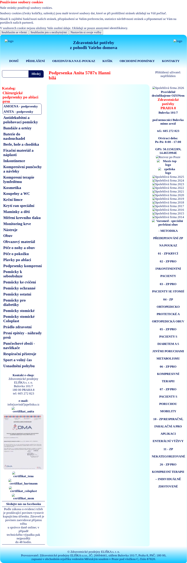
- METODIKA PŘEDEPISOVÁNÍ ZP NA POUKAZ (168, 238)
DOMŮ (14, 61)
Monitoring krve (17, 224)
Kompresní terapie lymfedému (18, 179)
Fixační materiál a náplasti (18, 152)
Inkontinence (14, 161)
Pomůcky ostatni (17, 294)
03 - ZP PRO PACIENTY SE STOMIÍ (168, 287)
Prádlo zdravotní (17, 327)
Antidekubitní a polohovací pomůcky (20, 119)
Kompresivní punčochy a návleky (22, 169)
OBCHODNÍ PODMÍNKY (137, 61)
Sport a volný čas (17, 360)
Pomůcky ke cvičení (19, 282)
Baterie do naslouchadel (14, 136)
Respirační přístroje (19, 354)
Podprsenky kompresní (22, 266)
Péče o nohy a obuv (19, 248)
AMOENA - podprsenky (20, 106)
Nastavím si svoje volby (86, 32)
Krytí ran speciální (18, 205)
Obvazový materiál (19, 242)
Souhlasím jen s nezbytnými (48, 32)
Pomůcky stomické (19, 310)
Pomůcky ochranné (19, 288)
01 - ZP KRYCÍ (168, 253)
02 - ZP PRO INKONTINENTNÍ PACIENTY (168, 269)
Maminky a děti (16, 212)
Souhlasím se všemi (14, 32)
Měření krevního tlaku (22, 218)
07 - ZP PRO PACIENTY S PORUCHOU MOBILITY (168, 400)
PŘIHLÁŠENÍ (35, 61)
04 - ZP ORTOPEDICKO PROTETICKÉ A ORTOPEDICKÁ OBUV (168, 310)
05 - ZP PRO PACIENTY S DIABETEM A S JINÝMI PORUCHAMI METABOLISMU (168, 344)
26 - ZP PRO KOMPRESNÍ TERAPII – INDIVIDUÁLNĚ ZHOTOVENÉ (168, 475)
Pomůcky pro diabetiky (14, 302)
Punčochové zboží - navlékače (19, 345)
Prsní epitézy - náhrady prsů (22, 335)
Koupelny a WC (16, 193)
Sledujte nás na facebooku (23, 504)
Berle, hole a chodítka (21, 144)
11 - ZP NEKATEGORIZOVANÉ (168, 452)
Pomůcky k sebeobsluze (12, 274)
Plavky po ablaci (17, 260)
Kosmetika (12, 188)
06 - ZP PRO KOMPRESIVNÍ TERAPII (168, 374)
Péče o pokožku (16, 254)
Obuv (8, 235)
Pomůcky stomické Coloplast (19, 318)
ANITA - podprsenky (18, 111)
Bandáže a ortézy (17, 128)
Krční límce (12, 199)
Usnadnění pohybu (19, 366)
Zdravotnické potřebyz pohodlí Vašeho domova (93, 45)
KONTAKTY (171, 61)
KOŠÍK (107, 61)
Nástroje (10, 230)
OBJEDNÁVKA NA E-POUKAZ (73, 61)
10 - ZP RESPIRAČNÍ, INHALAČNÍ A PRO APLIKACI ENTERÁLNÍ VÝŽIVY (168, 430)
